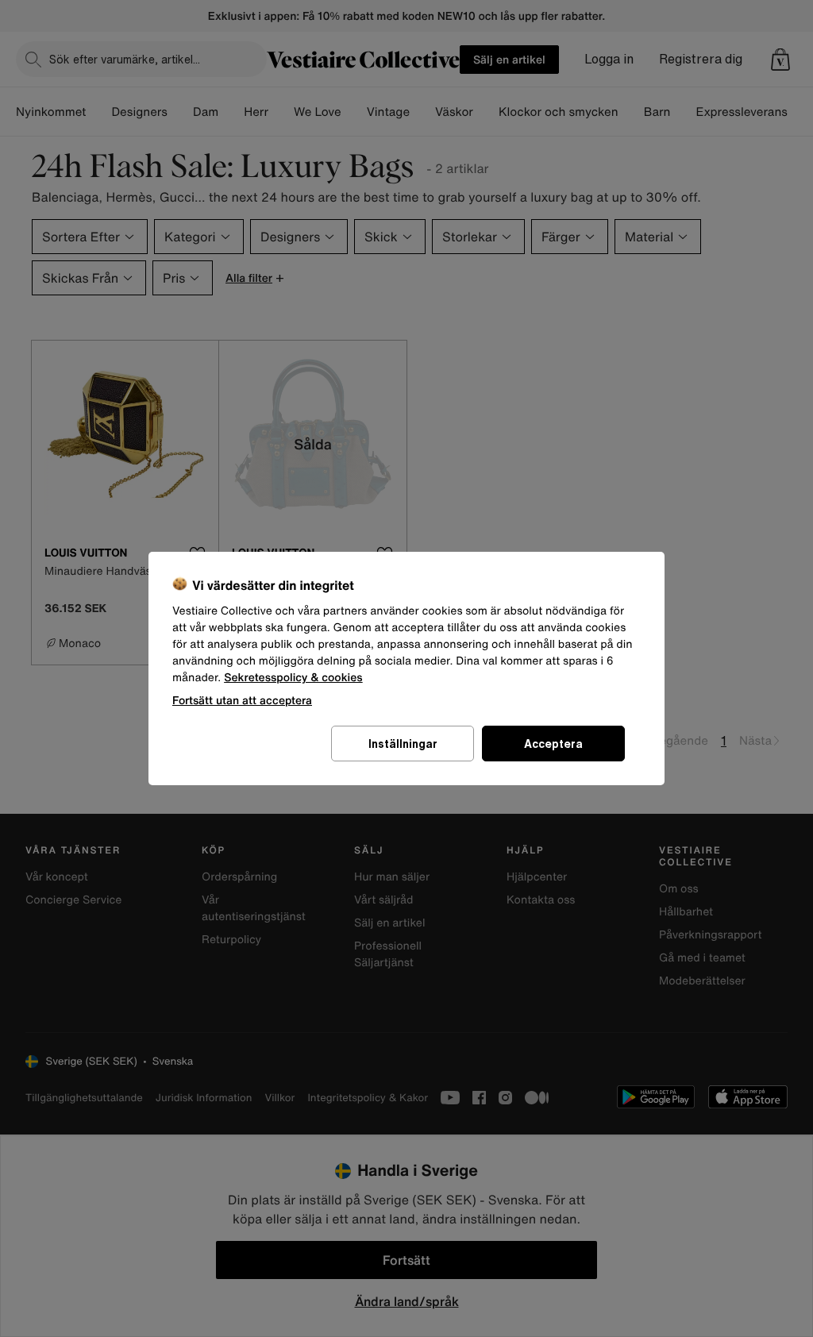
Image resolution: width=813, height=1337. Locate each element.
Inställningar (402, 743)
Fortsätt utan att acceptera (242, 700)
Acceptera (553, 743)
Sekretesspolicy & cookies (293, 677)
